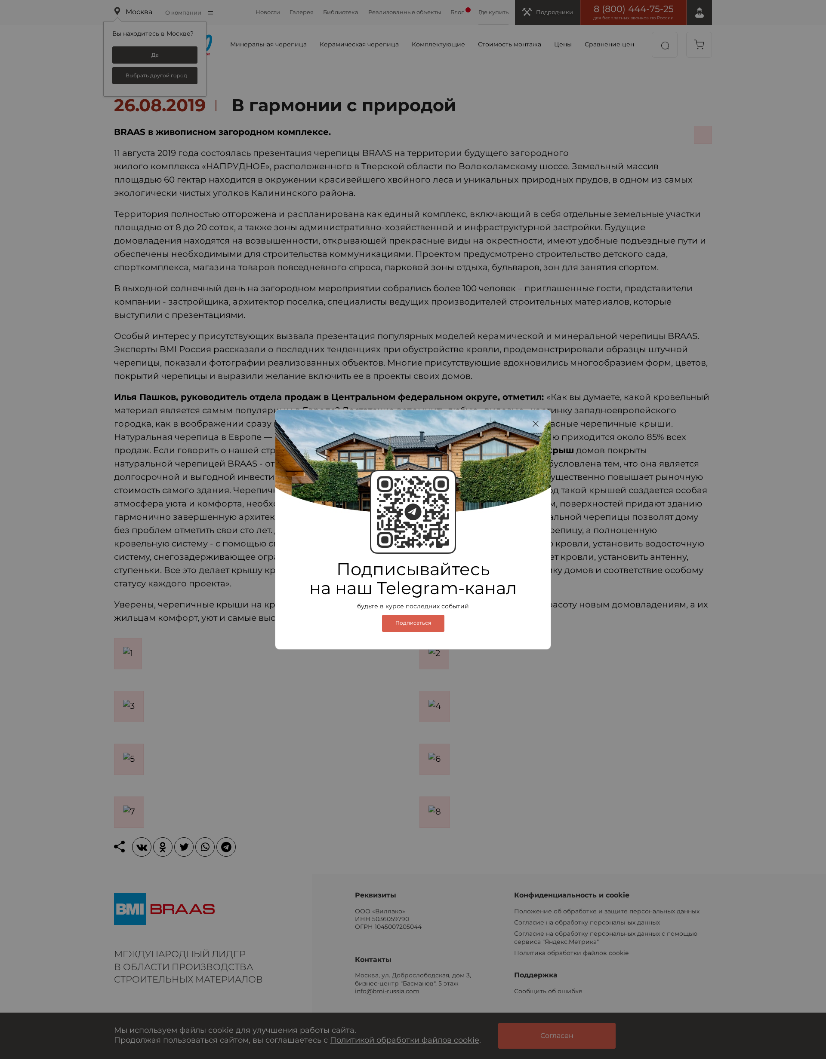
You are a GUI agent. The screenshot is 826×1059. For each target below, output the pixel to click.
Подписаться (413, 623)
